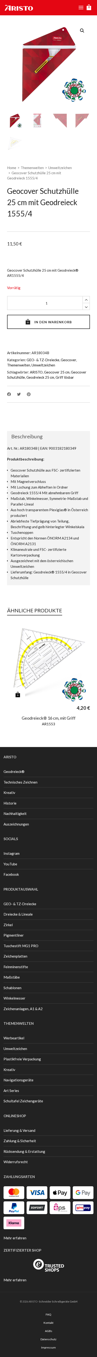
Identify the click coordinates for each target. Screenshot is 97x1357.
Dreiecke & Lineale (18, 914)
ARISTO (36, 372)
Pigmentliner (14, 935)
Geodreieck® (14, 771)
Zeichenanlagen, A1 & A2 (23, 1009)
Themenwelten (32, 168)
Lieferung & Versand (19, 1130)
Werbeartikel (14, 1038)
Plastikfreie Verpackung (22, 1059)
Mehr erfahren (15, 1238)
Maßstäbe (12, 977)
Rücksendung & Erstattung (24, 1151)
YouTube (10, 864)
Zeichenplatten (15, 956)
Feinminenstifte (16, 967)
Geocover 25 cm (56, 372)
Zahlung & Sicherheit (20, 1141)
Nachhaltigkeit (15, 813)
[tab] (25, 436)
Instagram (12, 853)
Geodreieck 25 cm (40, 377)
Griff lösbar (65, 377)
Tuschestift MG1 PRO (21, 946)
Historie (10, 803)
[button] (82, 30)
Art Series (11, 1090)
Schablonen (12, 988)
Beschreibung (27, 436)
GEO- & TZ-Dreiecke (43, 360)
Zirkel (8, 925)
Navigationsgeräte (18, 1080)
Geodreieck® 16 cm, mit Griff (49, 718)
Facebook (11, 874)
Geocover (68, 360)
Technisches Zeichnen (20, 782)
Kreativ (9, 792)
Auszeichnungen (16, 824)
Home (11, 168)
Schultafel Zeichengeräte (23, 1101)
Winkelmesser (14, 998)
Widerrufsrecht (16, 1162)
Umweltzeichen (60, 168)
